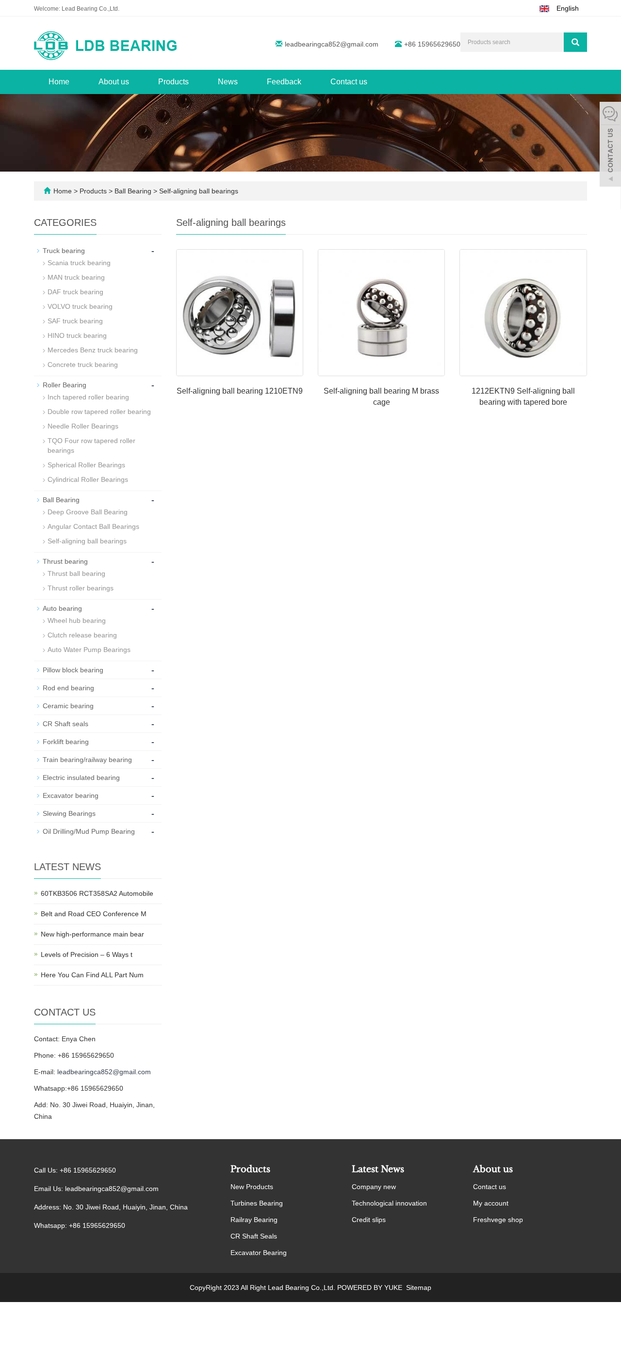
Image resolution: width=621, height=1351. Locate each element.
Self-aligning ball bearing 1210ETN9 (240, 391)
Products (173, 82)
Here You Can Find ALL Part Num (92, 975)
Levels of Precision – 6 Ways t (86, 954)
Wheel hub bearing (77, 620)
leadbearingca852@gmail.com (331, 44)
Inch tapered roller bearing (88, 397)
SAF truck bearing (75, 321)
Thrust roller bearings (81, 588)
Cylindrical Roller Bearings (88, 479)
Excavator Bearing (258, 1252)
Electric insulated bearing (81, 777)
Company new (374, 1187)
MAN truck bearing (76, 277)
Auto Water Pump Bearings (89, 649)
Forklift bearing (66, 742)
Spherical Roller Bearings (86, 465)
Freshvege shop (498, 1220)
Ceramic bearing (68, 706)
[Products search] (575, 42)
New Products (251, 1187)
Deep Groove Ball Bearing (88, 512)
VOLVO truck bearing (80, 306)
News (228, 82)
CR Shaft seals (65, 724)
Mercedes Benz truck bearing (93, 350)
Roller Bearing (64, 385)
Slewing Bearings (69, 813)
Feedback (284, 82)
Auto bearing (62, 608)
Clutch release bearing (82, 635)
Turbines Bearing (256, 1203)
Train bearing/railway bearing (87, 759)
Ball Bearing (133, 191)
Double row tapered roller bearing (99, 411)
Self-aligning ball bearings (197, 191)
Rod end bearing (68, 688)
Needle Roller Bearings (83, 426)
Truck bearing (64, 250)
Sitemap (418, 1287)
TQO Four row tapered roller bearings (91, 445)
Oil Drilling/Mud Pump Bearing (89, 831)
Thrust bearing (65, 561)
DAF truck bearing (75, 292)
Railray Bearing (254, 1220)
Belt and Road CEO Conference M (94, 914)
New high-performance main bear (92, 934)
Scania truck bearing (79, 263)
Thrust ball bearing (76, 573)
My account (490, 1203)
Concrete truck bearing (83, 364)
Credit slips (369, 1220)
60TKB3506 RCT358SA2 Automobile (97, 893)
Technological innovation (389, 1203)
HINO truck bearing (77, 335)
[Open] (610, 145)
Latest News (378, 1169)
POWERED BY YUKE (370, 1287)
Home (59, 82)
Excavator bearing (70, 795)
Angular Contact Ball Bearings (93, 526)
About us (113, 82)
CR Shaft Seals (253, 1236)
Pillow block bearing (73, 670)
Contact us (348, 82)
